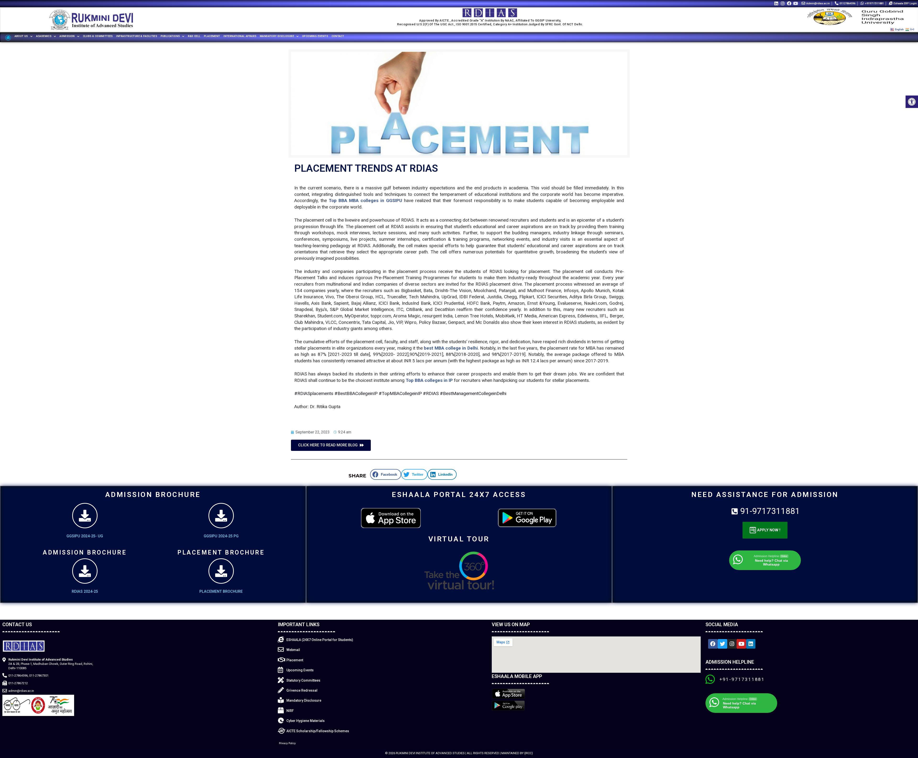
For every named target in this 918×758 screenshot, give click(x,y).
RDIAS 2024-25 (85, 591)
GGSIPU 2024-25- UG (84, 536)
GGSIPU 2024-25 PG (221, 536)
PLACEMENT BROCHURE (221, 591)
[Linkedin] (776, 3)
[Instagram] (783, 3)
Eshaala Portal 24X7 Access (459, 494)
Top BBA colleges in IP (429, 380)
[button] (912, 102)
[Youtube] (796, 3)
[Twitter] (722, 644)
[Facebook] (789, 3)
